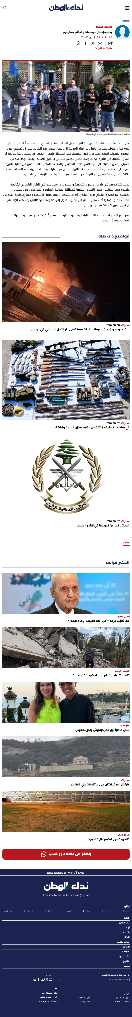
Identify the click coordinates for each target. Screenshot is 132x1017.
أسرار (69, 911)
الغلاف (127, 911)
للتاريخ (126, 961)
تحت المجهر (124, 922)
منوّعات (126, 951)
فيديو (127, 966)
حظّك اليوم (124, 956)
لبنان (127, 906)
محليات (126, 21)
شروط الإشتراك (84, 997)
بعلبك (126, 542)
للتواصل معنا (85, 1001)
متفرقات (50, 911)
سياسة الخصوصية (122, 1001)
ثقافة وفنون (123, 942)
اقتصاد (126, 932)
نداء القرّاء (29, 911)
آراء (128, 927)
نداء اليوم (107, 911)
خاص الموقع (7, 911)
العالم (127, 937)
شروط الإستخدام (123, 997)
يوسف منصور (104, 27)
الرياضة (126, 946)
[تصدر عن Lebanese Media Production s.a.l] (66, 885)
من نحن (127, 993)
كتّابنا (127, 918)
